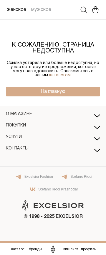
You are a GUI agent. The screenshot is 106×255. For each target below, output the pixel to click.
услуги (14, 137)
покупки (16, 125)
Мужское (41, 10)
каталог (17, 249)
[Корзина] (95, 9)
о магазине (19, 114)
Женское (16, 10)
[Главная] (53, 249)
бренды (35, 249)
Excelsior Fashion (38, 176)
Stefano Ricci (81, 176)
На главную (53, 92)
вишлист (70, 249)
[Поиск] (83, 9)
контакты (17, 148)
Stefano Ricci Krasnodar (58, 189)
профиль (88, 249)
